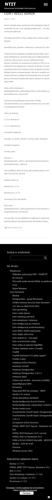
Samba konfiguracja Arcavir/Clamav (28, 402)
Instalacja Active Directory (24, 363)
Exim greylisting (19, 310)
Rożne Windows (19, 289)
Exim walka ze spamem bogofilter (27, 345)
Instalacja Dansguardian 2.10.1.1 (27, 373)
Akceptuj (26, 493)
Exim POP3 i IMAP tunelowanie (26, 331)
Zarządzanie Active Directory (25, 423)
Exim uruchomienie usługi (24, 341)
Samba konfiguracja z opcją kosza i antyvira (31, 405)
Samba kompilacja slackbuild (25, 398)
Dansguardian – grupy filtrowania (27, 299)
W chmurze (17, 278)
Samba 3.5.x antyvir (21, 394)
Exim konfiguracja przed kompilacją (28, 327)
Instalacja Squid (19, 377)
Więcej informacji (30, 490)
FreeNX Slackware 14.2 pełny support (29, 356)
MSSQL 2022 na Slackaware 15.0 (27, 437)
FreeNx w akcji (19, 359)
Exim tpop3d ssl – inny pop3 (24, 338)
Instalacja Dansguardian (23, 370)
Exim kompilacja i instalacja (24, 320)
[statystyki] (49, 497)
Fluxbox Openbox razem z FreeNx (27, 349)
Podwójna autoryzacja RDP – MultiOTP (29, 274)
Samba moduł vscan (21, 409)
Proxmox (16, 447)
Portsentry (17, 387)
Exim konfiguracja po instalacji (26, 324)
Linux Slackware (17, 292)
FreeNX (15, 352)
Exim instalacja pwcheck (23, 317)
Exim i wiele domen (21, 313)
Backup (15, 296)
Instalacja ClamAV (20, 366)
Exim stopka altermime (22, 334)
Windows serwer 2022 (22, 451)
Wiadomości (15, 271)
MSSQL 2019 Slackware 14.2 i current (29, 433)
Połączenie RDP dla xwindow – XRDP (28, 391)
